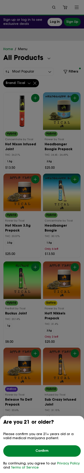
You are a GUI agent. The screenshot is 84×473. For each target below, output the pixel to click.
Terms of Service (25, 467)
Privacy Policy (68, 463)
